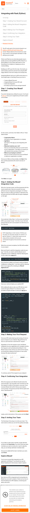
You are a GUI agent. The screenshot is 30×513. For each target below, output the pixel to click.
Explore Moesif (8, 40)
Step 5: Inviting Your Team (11, 37)
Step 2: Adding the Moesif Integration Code (14, 25)
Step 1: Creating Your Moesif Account (15, 21)
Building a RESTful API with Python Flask (12, 50)
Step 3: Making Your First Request (13, 30)
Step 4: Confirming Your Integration (14, 33)
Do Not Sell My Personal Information (15, 505)
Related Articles (8, 43)
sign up (4, 95)
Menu (3, 8)
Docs (16, 3)
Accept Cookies (15, 510)
